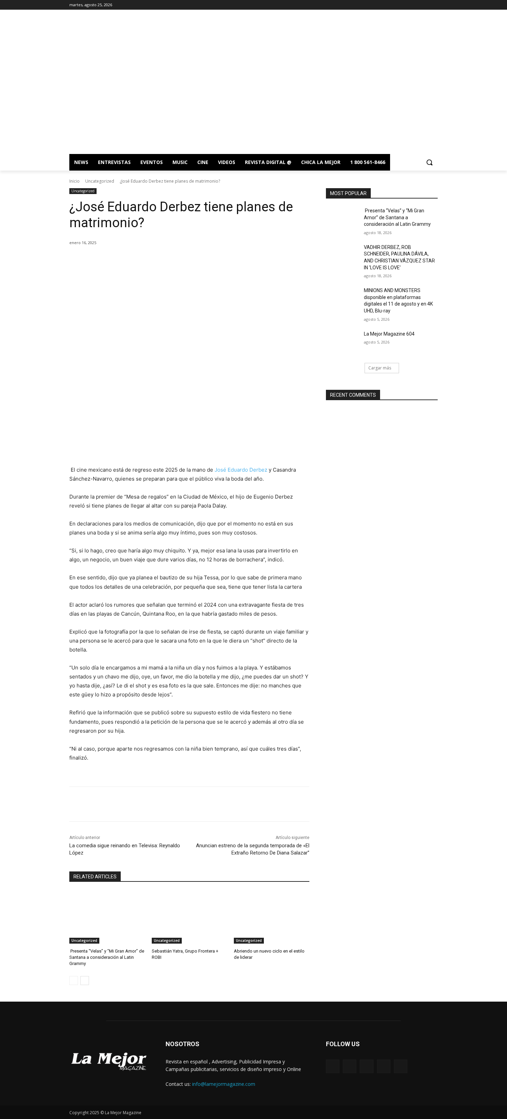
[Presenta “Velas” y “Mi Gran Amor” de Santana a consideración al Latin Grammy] (107, 917)
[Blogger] (332, 1066)
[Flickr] (366, 1066)
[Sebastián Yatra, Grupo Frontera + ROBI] (189, 917)
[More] (183, 260)
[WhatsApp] (166, 260)
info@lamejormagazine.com (223, 1084)
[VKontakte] (400, 1066)
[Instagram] (415, 5)
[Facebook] (405, 5)
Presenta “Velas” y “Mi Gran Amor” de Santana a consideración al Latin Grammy (106, 957)
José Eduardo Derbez (242, 469)
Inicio (74, 181)
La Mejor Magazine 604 (389, 334)
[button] (429, 162)
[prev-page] (73, 980)
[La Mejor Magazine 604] (342, 342)
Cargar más (379, 368)
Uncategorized (99, 181)
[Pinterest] (151, 260)
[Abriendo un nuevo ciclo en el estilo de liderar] (271, 917)
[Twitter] (424, 5)
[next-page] (84, 980)
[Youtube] (434, 5)
